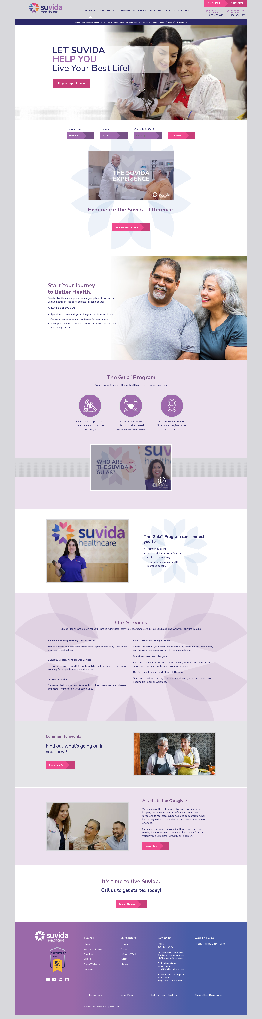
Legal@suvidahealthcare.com (171, 969)
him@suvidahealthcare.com (170, 980)
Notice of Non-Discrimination (208, 995)
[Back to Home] (57, 936)
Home (87, 943)
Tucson (124, 958)
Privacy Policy (126, 995)
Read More (183, 22)
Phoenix (124, 963)
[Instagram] (54, 979)
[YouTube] (67, 979)
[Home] (46, 8)
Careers (169, 10)
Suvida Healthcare (97, 1007)
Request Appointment (72, 83)
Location (105, 129)
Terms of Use (95, 995)
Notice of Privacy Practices (164, 995)
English (214, 3)
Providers (88, 969)
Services (90, 10)
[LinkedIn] (60, 979)
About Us (155, 10)
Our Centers (107, 10)
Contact (183, 10)
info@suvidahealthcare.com (170, 958)
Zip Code (144, 129)
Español (237, 3)
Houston (125, 943)
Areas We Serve (92, 963)
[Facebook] (48, 979)
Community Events (93, 948)
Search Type (74, 129)
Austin (124, 948)
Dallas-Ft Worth (128, 953)
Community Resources (132, 10)
